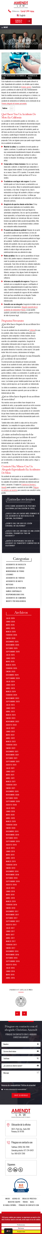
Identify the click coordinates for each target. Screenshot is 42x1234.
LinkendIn (15, 1170)
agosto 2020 (11, 805)
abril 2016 (10, 978)
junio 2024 (10, 685)
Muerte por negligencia (16, 601)
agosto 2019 (11, 844)
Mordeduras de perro (15, 571)
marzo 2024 (11, 691)
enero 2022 (10, 748)
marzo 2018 (11, 901)
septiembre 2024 (13, 678)
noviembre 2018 (12, 874)
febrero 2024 (11, 695)
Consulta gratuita (18, 21)
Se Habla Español (9, 1205)
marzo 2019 (11, 861)
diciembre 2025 (12, 641)
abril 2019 (10, 858)
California (32, 330)
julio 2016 (10, 968)
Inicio (7, 1198)
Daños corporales (14, 591)
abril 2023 (10, 711)
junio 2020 (10, 811)
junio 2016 (10, 971)
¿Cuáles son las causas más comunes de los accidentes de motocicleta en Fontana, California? (22, 515)
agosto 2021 (11, 765)
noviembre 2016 (12, 954)
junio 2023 (10, 708)
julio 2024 (10, 681)
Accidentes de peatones (16, 588)
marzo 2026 (11, 631)
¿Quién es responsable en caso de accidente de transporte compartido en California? (22, 543)
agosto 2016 (11, 964)
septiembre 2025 (13, 651)
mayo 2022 (10, 735)
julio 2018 (10, 888)
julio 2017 (10, 928)
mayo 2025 (10, 661)
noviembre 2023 (12, 698)
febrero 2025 (11, 668)
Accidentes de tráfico (15, 568)
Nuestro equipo (14, 1202)
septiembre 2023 (13, 701)
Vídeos (25, 1202)
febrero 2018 (11, 904)
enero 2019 (10, 868)
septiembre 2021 (13, 761)
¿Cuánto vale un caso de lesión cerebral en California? (18, 524)
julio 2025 (10, 655)
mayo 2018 (10, 894)
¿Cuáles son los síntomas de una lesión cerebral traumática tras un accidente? (22, 533)
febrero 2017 (11, 944)
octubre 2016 (11, 958)
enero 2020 (10, 828)
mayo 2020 (10, 815)
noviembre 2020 (12, 795)
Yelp (20, 1170)
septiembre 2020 (13, 801)
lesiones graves (26, 87)
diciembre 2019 (12, 831)
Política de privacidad (28, 1085)
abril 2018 (10, 898)
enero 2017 (10, 948)
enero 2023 (10, 718)
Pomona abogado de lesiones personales (14, 103)
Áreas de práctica (29, 1198)
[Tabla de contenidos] (10, 108)
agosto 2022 (11, 725)
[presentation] (17, 1013)
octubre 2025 (11, 648)
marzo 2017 (11, 941)
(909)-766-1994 (27, 11)
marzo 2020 (11, 821)
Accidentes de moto (14, 581)
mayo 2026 (10, 625)
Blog (32, 1202)
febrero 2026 (11, 635)
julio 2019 (10, 848)
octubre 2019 (11, 838)
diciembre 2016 (12, 951)
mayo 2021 (10, 775)
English (22, 15)
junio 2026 (10, 621)
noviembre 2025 (12, 645)
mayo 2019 (10, 854)
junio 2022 (10, 731)
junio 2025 (10, 658)
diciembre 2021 (12, 751)
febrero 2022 (11, 745)
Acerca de (16, 1198)
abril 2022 (10, 738)
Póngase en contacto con (29, 1205)
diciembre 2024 (12, 675)
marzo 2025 (11, 665)
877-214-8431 (29, 1150)
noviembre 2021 (12, 755)
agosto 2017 (11, 924)
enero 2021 (10, 788)
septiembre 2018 (13, 881)
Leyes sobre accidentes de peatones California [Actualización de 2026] (20, 507)
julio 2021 (10, 768)
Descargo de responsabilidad (10, 1085)
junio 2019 (10, 851)
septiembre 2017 (13, 921)
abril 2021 (10, 778)
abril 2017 (10, 938)
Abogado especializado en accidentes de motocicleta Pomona (21, 308)
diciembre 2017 (12, 911)
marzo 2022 (11, 741)
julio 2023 (10, 705)
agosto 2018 (11, 884)
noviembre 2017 (12, 914)
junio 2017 (10, 931)
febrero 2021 (11, 785)
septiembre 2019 (13, 841)
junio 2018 (10, 891)
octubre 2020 (12, 798)
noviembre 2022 (12, 721)
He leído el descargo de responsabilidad (15, 1089)
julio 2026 (10, 618)
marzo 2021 (11, 781)
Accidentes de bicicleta (16, 564)
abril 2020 (10, 818)
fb (10, 1170)
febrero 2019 (11, 864)
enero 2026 (10, 638)
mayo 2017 (10, 934)
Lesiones (9, 574)
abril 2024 (10, 688)
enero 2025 (10, 671)
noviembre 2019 (12, 834)
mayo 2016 (10, 974)
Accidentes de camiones (16, 598)
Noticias (9, 584)
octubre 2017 (11, 918)
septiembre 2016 (13, 961)
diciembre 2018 (12, 871)
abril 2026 (10, 628)
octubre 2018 (11, 878)
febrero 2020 (11, 824)
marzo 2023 (11, 715)
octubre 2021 (11, 758)
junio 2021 (10, 771)
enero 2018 (10, 908)
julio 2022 (10, 728)
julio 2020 (10, 808)
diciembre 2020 (12, 791)
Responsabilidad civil (15, 594)
